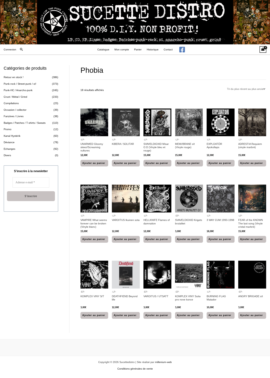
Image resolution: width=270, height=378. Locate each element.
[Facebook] (182, 49)
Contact (168, 49)
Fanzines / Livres (14, 116)
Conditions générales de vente (135, 368)
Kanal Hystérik (12, 135)
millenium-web (163, 362)
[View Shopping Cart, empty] (263, 49)
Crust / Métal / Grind (15, 96)
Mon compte (121, 49)
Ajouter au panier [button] (93, 163)
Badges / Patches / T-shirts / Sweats (25, 122)
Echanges (9, 148)
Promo (7, 129)
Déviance (9, 142)
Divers (7, 155)
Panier (138, 49)
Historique (153, 49)
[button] (21, 49)
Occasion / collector (15, 109)
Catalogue (103, 49)
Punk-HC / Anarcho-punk (18, 90)
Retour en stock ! (14, 77)
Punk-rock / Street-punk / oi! (20, 83)
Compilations (11, 103)
